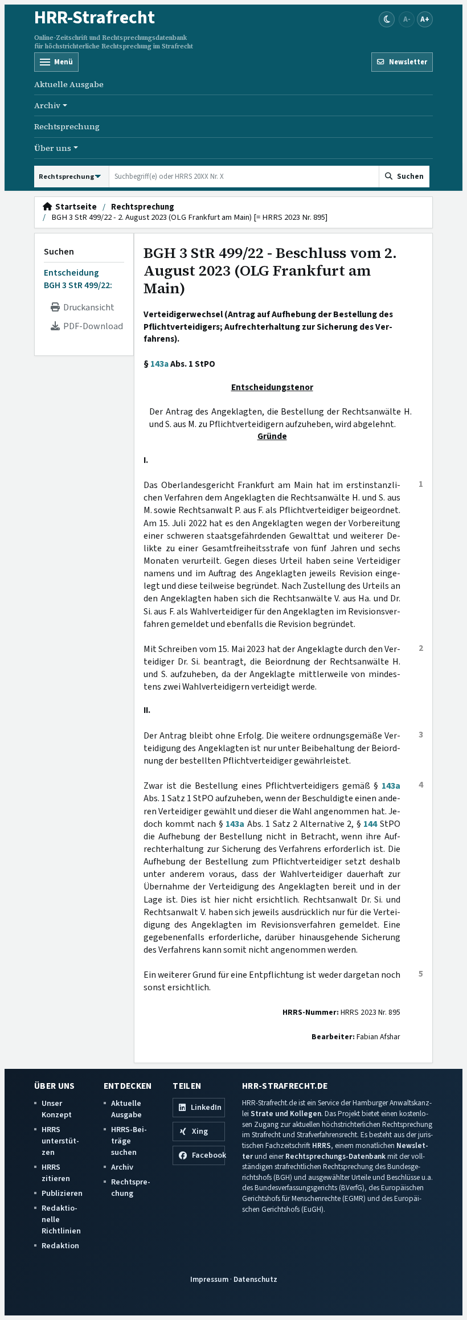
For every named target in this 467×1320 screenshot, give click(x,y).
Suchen (59, 251)
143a (159, 364)
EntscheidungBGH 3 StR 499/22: (78, 279)
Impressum (209, 1279)
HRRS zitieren (56, 1172)
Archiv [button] (47, 105)
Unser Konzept (57, 1109)
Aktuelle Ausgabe (69, 84)
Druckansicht (87, 307)
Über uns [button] (52, 148)
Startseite (74, 207)
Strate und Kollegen (286, 1113)
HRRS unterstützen (60, 1141)
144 (370, 824)
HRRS (321, 1145)
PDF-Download (91, 326)
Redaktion (60, 1246)
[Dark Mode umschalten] (387, 19)
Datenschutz (255, 1279)
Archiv (122, 1167)
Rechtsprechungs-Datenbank (335, 1156)
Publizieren (62, 1193)
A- (407, 19)
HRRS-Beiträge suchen (129, 1141)
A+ (424, 19)
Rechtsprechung (67, 126)
